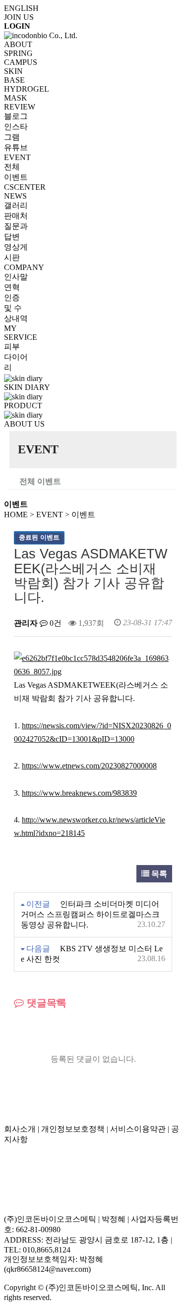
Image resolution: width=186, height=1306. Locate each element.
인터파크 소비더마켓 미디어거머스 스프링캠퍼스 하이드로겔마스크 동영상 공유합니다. (90, 914)
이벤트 (83, 514)
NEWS (15, 196)
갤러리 (16, 205)
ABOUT (18, 44)
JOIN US (19, 17)
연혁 (12, 287)
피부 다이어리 (16, 357)
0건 (55, 623)
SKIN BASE (14, 75)
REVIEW (19, 107)
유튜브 (16, 147)
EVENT (17, 157)
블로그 (16, 116)
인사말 (16, 276)
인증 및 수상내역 (16, 308)
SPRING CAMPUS (20, 57)
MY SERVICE (20, 332)
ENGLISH (21, 8)
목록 (158, 874)
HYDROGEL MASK (26, 93)
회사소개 (20, 1129)
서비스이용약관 (138, 1129)
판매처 (16, 216)
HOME (16, 514)
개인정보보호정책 (73, 1129)
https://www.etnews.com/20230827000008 (89, 766)
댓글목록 (45, 1002)
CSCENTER (25, 187)
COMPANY (24, 267)
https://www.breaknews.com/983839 (79, 793)
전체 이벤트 (40, 481)
